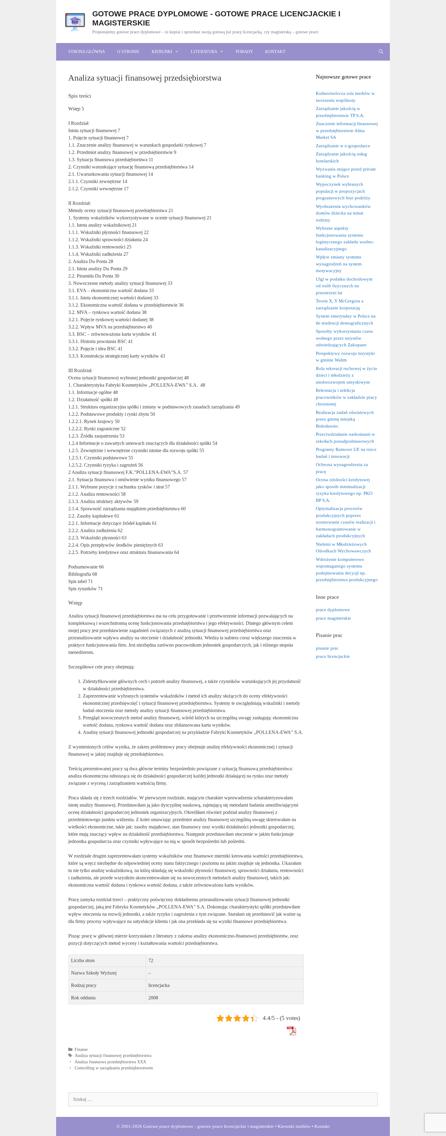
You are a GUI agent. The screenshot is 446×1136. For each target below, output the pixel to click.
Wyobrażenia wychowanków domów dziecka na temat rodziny (343, 213)
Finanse (81, 1049)
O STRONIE (128, 51)
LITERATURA (204, 51)
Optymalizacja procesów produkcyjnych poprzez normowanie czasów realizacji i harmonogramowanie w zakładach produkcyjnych (345, 522)
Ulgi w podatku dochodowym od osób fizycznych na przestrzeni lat (344, 286)
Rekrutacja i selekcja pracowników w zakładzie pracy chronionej (346, 397)
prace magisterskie (333, 618)
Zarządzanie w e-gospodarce (343, 145)
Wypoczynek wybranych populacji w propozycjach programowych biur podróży (343, 191)
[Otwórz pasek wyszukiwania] (381, 52)
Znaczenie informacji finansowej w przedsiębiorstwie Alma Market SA (347, 130)
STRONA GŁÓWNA (86, 51)
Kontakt (321, 1126)
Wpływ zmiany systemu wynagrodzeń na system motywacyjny (339, 264)
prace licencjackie (333, 656)
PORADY (244, 51)
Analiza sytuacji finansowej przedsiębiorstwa (113, 1055)
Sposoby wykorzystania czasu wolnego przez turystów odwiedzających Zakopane (344, 338)
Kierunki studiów (294, 1126)
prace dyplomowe (333, 609)
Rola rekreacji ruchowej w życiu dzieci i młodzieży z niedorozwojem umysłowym (346, 375)
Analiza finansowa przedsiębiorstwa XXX (110, 1062)
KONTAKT (275, 51)
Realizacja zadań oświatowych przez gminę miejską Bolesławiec (345, 419)
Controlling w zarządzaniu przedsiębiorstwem (114, 1068)
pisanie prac (327, 648)
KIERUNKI (162, 51)
